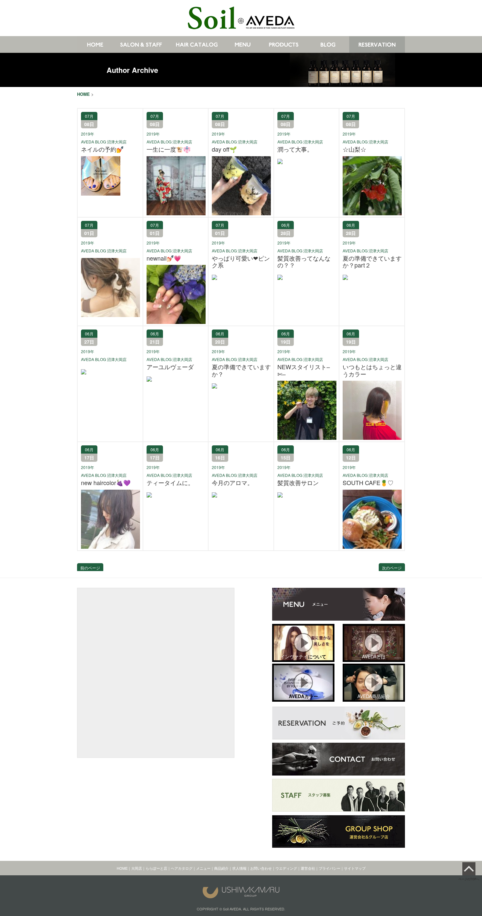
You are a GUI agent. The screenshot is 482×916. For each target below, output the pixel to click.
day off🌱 (224, 149)
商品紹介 (221, 868)
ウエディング (286, 868)
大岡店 (136, 868)
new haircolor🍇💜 (106, 482)
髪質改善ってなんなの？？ (304, 262)
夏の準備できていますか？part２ (372, 262)
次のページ (392, 567)
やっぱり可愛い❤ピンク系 (241, 262)
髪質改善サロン (298, 482)
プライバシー (329, 868)
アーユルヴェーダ (170, 367)
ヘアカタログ (181, 868)
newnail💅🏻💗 (164, 258)
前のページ (90, 567)
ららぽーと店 (156, 868)
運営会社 (308, 868)
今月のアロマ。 (232, 482)
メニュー (203, 868)
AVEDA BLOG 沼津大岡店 (104, 141)
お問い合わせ (261, 868)
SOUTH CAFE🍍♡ (368, 482)
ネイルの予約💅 (102, 149)
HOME (122, 868)
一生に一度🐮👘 (169, 149)
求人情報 (239, 868)
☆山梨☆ (354, 149)
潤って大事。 (295, 149)
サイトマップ (355, 868)
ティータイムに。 (170, 482)
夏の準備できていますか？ (241, 370)
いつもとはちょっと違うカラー (372, 370)
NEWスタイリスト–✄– (303, 370)
